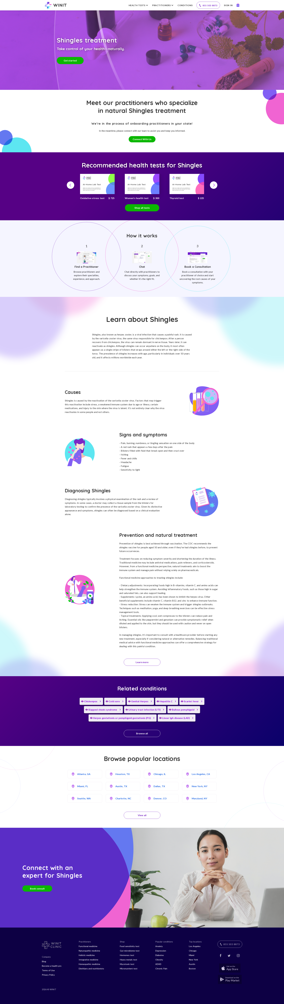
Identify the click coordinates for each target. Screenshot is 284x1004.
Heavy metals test (128, 959)
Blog (44, 961)
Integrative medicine (88, 959)
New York (193, 959)
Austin (192, 964)
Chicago (192, 950)
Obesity (159, 959)
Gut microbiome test (130, 950)
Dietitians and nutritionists (91, 968)
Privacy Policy (48, 975)
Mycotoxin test (127, 964)
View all (142, 815)
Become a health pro (51, 966)
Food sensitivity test (129, 946)
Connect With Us (142, 139)
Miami (191, 955)
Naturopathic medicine (89, 950)
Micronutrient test (128, 968)
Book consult (37, 888)
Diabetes (159, 955)
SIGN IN (228, 5)
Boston (192, 968)
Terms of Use (48, 970)
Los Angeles (195, 946)
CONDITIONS (185, 5)
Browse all (142, 733)
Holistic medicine (87, 955)
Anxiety (159, 946)
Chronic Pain (161, 968)
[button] (70, 185)
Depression (160, 950)
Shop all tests (142, 207)
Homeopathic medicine (89, 964)
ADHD (158, 964)
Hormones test (127, 955)
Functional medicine (88, 946)
